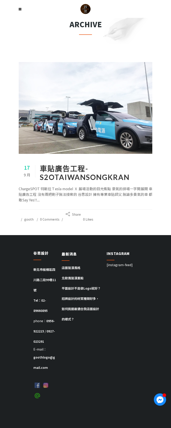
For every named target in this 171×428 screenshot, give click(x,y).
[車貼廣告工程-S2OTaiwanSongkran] (85, 108)
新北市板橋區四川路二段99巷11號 (44, 279)
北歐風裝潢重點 (72, 278)
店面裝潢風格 (71, 267)
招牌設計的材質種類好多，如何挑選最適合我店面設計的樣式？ (80, 308)
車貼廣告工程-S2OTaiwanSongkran (85, 173)
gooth (29, 219)
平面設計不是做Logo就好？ (81, 288)
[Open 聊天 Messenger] (160, 399)
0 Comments (49, 219)
